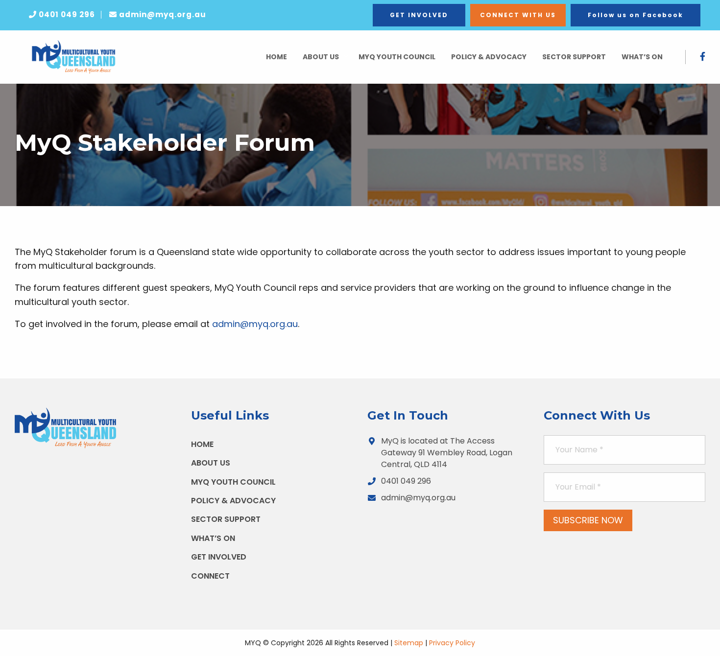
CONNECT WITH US (518, 15)
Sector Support (574, 57)
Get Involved (218, 556)
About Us (321, 57)
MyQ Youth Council (397, 57)
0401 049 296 (406, 481)
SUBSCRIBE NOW (588, 520)
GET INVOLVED (419, 15)
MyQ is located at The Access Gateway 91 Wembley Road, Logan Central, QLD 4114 (446, 452)
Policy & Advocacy (489, 57)
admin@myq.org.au (255, 324)
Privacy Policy (452, 643)
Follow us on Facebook (635, 15)
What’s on (642, 57)
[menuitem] (276, 57)
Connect (210, 576)
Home (276, 57)
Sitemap (408, 643)
